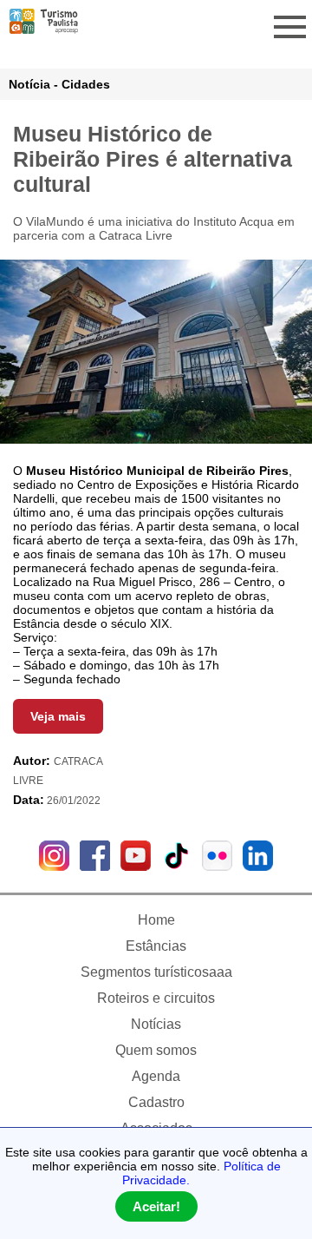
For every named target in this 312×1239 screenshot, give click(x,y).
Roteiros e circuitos (156, 998)
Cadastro (156, 1102)
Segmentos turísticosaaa (156, 972)
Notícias (156, 1024)
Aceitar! (156, 1206)
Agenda (156, 1076)
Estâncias (156, 946)
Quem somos (156, 1050)
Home (156, 920)
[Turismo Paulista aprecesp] (44, 27)
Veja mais (58, 716)
